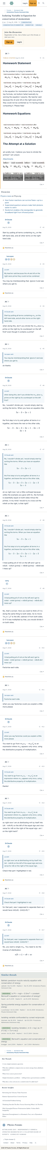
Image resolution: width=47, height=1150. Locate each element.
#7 (43, 449)
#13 (43, 766)
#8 (43, 520)
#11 (43, 690)
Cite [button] (41, 184)
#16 (43, 893)
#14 (43, 803)
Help (31, 1143)
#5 (43, 348)
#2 (43, 227)
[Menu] (4, 3)
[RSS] (36, 1142)
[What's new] (39, 3)
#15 (43, 851)
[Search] (43, 3)
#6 (43, 385)
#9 (43, 588)
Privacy (25, 1143)
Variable (39, 25)
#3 (43, 264)
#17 (43, 930)
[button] (40, 58)
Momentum (29, 25)
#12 (43, 726)
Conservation (26, 22)
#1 (43, 58)
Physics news (6, 196)
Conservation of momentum (13, 25)
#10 (43, 648)
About (12, 1143)
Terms (18, 1143)
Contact (5, 1143)
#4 (43, 306)
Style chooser (9, 1139)
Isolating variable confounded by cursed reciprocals (22, 1017)
